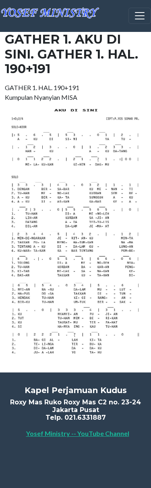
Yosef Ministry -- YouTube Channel (77, 433)
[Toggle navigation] (139, 16)
